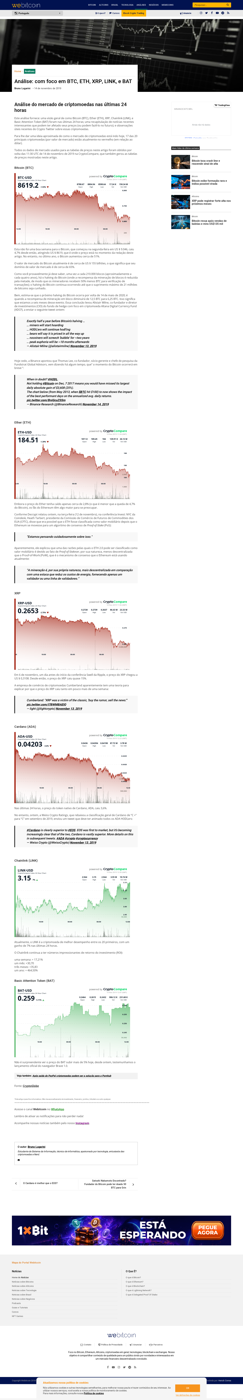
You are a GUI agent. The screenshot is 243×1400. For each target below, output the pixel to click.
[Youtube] (217, 13)
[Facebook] (211, 13)
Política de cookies (94, 1393)
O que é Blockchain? (135, 1286)
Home (18, 71)
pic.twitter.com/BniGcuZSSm (46, 400)
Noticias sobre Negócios (23, 1299)
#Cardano (33, 830)
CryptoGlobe (31, 1086)
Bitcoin (92, 4)
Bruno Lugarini (36, 1147)
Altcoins (103, 4)
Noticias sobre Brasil (21, 1294)
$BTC (82, 392)
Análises (141, 4)
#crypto (70, 838)
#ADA (60, 838)
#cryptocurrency (87, 838)
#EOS (71, 830)
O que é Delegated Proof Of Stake (141, 1294)
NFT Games (17, 1316)
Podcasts (16, 1303)
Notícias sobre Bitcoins (23, 1281)
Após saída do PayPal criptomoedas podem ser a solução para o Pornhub (71, 1076)
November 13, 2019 (83, 346)
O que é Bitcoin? (133, 1277)
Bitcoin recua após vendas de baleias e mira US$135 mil (209, 222)
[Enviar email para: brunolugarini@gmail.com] (19, 1160)
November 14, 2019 (95, 404)
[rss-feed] (228, 13)
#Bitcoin (48, 383)
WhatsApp (57, 1109)
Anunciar (137, 1344)
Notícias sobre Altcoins (23, 1286)
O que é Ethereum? (134, 1281)
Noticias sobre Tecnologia (24, 1290)
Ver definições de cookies (188, 1395)
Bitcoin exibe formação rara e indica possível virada (209, 182)
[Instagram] (201, 13)
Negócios (154, 4)
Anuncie (187, 13)
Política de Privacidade (111, 1344)
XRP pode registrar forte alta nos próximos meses (211, 202)
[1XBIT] (121, 1230)
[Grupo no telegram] (222, 13)
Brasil (114, 4)
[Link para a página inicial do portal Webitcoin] (121, 1334)
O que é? (101, 13)
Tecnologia (127, 4)
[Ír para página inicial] (37, 5)
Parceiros (158, 1344)
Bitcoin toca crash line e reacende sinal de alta (206, 162)
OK (187, 1388)
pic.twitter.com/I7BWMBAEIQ (46, 704)
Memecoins (167, 4)
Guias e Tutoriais (20, 1307)
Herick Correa (224, 1380)
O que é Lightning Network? (138, 1290)
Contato (87, 1344)
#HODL (52, 379)
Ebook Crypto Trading (133, 13)
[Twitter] (206, 13)
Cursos (116, 13)
